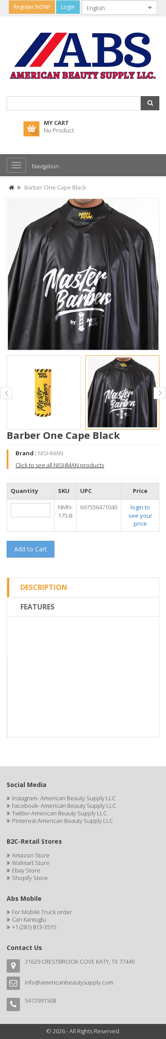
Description (43, 587)
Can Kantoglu (29, 919)
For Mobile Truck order (42, 912)
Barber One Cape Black (55, 187)
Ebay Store (26, 870)
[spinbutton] (30, 510)
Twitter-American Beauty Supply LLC (59, 813)
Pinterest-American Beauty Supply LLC (62, 821)
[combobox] (112, 7)
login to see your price (140, 515)
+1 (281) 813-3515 (34, 927)
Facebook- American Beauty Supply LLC (64, 806)
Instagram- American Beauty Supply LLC (64, 798)
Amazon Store (31, 855)
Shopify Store (30, 878)
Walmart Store (31, 863)
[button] (150, 103)
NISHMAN (50, 453)
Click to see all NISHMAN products (59, 465)
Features (37, 607)
